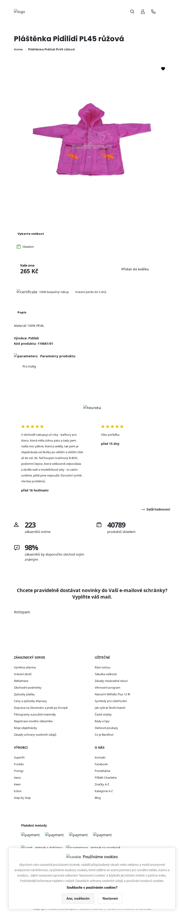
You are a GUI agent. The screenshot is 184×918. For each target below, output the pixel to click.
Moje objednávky (25, 728)
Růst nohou (102, 667)
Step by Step (22, 798)
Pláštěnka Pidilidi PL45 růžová (51, 49)
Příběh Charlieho (106, 778)
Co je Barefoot (104, 735)
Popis (22, 312)
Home (18, 49)
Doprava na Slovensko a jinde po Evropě (41, 708)
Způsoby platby (24, 694)
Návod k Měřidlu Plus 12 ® (112, 694)
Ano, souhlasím (78, 898)
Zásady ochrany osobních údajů (35, 735)
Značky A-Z (102, 784)
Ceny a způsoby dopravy (30, 701)
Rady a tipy (102, 721)
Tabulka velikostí (106, 674)
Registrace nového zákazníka (33, 721)
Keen (17, 784)
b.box (18, 791)
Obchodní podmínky (28, 687)
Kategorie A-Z (104, 791)
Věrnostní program (107, 687)
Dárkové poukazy (106, 728)
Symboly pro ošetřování (111, 701)
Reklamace (21, 681)
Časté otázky (103, 714)
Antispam (22, 612)
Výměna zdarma (25, 667)
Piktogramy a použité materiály (35, 714)
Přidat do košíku (135, 269)
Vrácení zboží (22, 674)
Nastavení (110, 898)
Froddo (19, 764)
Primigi (18, 771)
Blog (98, 798)
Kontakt (100, 757)
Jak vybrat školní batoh (110, 708)
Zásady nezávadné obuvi (111, 681)
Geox (17, 778)
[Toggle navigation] (165, 11)
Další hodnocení (158, 509)
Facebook (101, 764)
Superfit (19, 757)
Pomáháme (102, 771)
